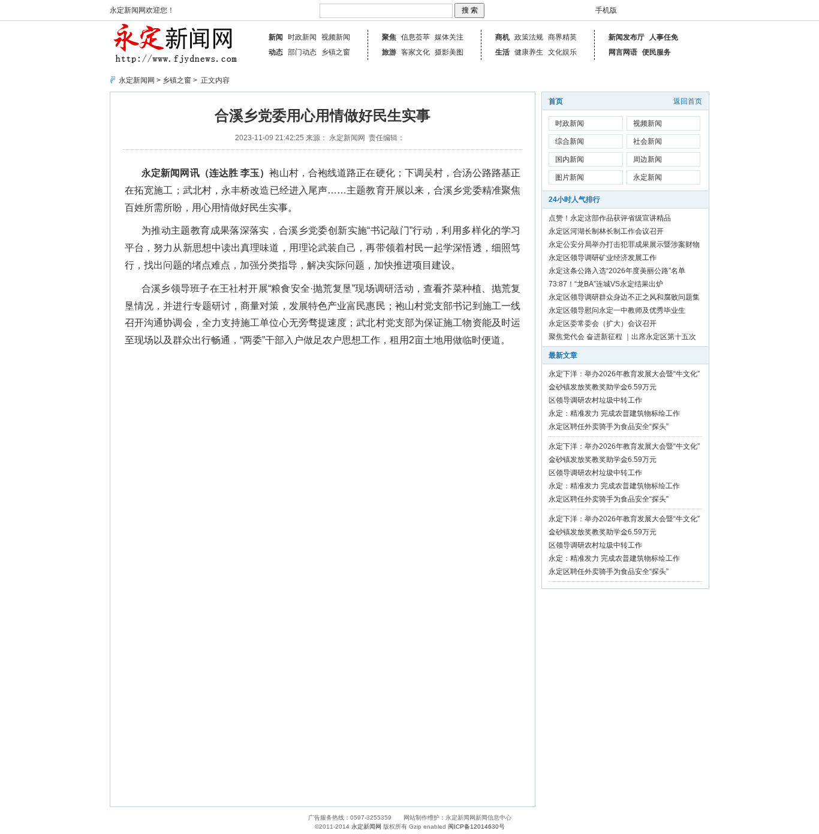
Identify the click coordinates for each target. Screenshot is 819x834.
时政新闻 (302, 37)
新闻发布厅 (627, 37)
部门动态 (302, 52)
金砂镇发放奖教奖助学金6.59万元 (603, 387)
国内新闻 (569, 159)
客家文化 (415, 52)
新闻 (276, 37)
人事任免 (663, 37)
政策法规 (528, 37)
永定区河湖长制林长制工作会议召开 (606, 231)
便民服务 (656, 52)
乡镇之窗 (335, 52)
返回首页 (687, 101)
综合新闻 (569, 141)
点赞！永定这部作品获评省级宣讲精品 (610, 218)
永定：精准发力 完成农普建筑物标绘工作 (614, 413)
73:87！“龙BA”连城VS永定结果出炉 (606, 284)
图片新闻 (569, 177)
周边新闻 (647, 159)
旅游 (389, 52)
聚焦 (389, 37)
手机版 (606, 10)
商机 (502, 37)
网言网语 (623, 52)
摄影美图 (449, 52)
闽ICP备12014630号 (476, 826)
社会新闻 (647, 141)
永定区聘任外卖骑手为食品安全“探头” (609, 426)
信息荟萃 (415, 37)
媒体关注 (449, 37)
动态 (276, 52)
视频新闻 (335, 37)
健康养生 (528, 52)
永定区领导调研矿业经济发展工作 (603, 257)
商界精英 (562, 37)
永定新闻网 (137, 80)
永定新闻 (647, 177)
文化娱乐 (562, 52)
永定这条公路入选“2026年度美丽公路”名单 (617, 271)
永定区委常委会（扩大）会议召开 (603, 323)
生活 (502, 52)
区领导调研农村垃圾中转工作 (595, 400)
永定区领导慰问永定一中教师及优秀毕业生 (617, 310)
